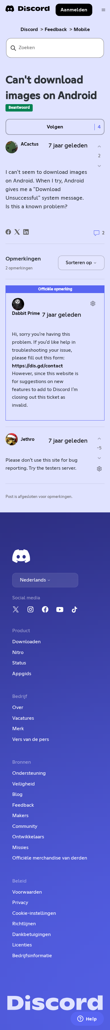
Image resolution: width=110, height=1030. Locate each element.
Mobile (82, 29)
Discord (29, 29)
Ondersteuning (29, 773)
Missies (20, 847)
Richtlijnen (24, 923)
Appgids (21, 673)
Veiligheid (23, 783)
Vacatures (23, 718)
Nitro (18, 652)
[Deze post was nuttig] (99, 146)
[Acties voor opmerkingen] (92, 303)
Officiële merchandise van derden (49, 858)
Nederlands (33, 580)
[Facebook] (8, 232)
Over (17, 707)
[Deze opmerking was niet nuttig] (99, 458)
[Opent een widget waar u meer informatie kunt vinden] (87, 1019)
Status (19, 662)
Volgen (55, 126)
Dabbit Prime (26, 313)
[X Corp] (17, 232)
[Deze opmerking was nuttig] (99, 438)
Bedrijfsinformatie (32, 955)
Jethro (28, 439)
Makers (20, 815)
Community (24, 826)
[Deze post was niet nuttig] (99, 166)
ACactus (29, 144)
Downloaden (26, 641)
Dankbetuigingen (31, 934)
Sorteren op (79, 262)
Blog (17, 794)
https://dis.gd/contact (37, 365)
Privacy (20, 902)
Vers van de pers (30, 739)
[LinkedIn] (26, 232)
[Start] (28, 10)
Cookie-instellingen (34, 913)
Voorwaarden (27, 892)
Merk (18, 728)
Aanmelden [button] (74, 9)
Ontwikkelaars (28, 836)
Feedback (56, 29)
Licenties (22, 944)
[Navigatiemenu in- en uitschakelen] (103, 10)
